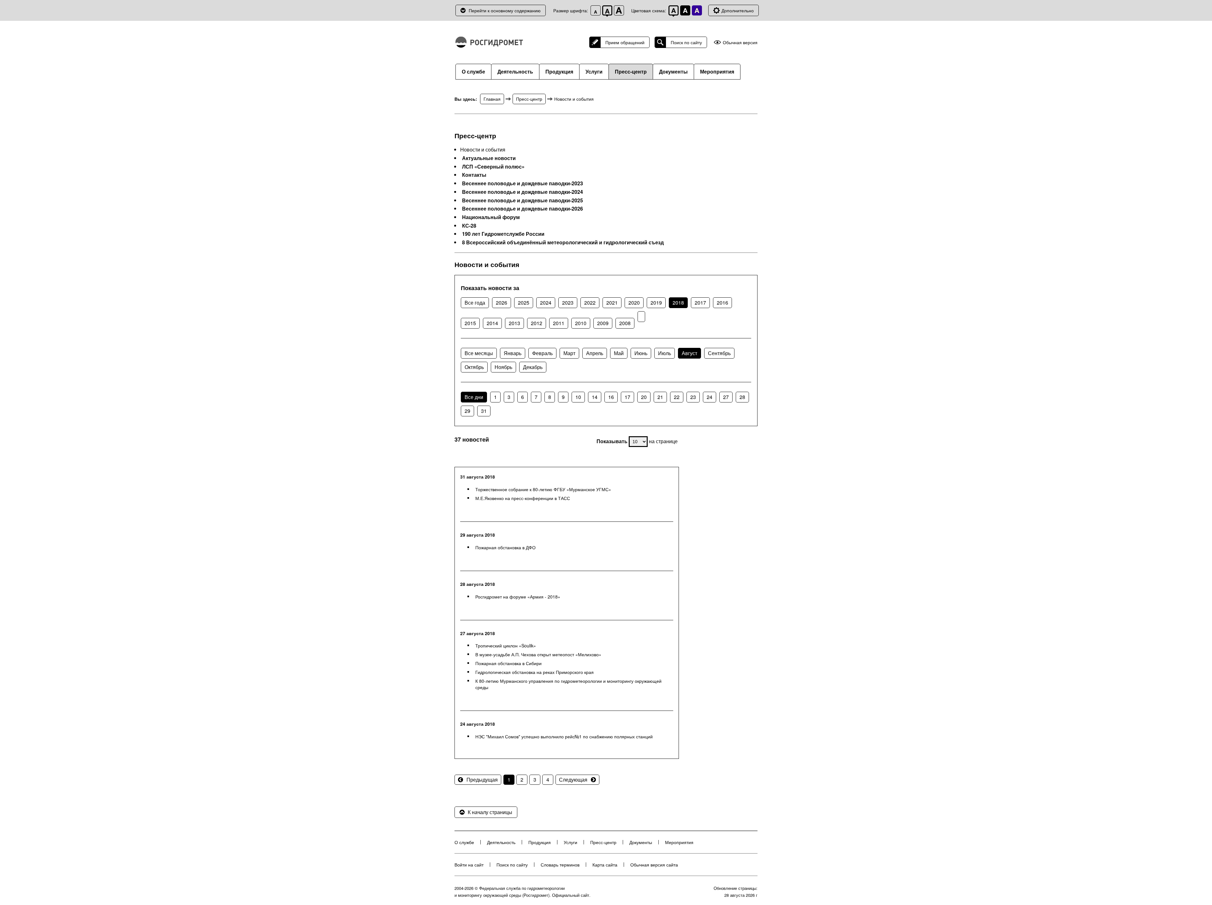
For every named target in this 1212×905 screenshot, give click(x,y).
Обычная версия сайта (654, 864)
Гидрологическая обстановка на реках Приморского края (534, 672)
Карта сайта (604, 864)
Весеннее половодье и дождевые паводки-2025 (522, 200)
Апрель (594, 353)
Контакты (474, 174)
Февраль (542, 353)
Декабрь (533, 367)
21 (660, 397)
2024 (545, 302)
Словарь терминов (560, 864)
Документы (673, 71)
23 (693, 397)
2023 (567, 302)
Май (619, 353)
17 (627, 397)
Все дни (474, 397)
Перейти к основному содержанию (505, 10)
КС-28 (469, 225)
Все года (475, 302)
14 (594, 397)
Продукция (559, 71)
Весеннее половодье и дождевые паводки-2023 (522, 183)
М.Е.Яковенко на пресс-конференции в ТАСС (522, 498)
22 (677, 397)
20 (644, 397)
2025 (523, 302)
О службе (473, 71)
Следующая (573, 779)
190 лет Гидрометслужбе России (503, 233)
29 (467, 410)
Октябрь (474, 367)
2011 (558, 323)
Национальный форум (491, 217)
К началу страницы (490, 812)
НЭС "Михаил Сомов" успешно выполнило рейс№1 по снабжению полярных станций (564, 736)
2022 (590, 302)
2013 (514, 323)
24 (709, 397)
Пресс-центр (631, 71)
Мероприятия (717, 71)
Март (569, 353)
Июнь (640, 353)
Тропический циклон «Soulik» (505, 645)
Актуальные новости (489, 158)
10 (578, 397)
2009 (603, 323)
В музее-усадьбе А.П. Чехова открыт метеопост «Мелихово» (538, 654)
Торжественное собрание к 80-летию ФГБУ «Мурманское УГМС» (543, 489)
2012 (536, 323)
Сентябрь (719, 353)
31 (484, 410)
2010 (580, 323)
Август (689, 353)
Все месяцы (479, 353)
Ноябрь (503, 367)
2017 (700, 302)
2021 (612, 302)
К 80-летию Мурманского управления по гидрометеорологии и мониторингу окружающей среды (568, 684)
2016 (722, 302)
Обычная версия (740, 42)
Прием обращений (625, 42)
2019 (656, 302)
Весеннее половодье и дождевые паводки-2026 (522, 208)
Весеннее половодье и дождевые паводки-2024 (522, 191)
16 (611, 397)
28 (742, 397)
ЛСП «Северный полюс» (493, 166)
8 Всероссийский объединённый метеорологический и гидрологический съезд (563, 242)
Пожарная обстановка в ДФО (505, 547)
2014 (492, 323)
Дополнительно (738, 10)
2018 (678, 302)
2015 (470, 323)
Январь (512, 353)
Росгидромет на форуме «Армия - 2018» (517, 596)
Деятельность (515, 71)
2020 (634, 302)
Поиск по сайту (686, 42)
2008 (625, 323)
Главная (492, 99)
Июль (664, 353)
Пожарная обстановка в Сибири (508, 663)
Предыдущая (482, 779)
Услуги (594, 71)
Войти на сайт (469, 864)
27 (726, 397)
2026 (501, 302)
